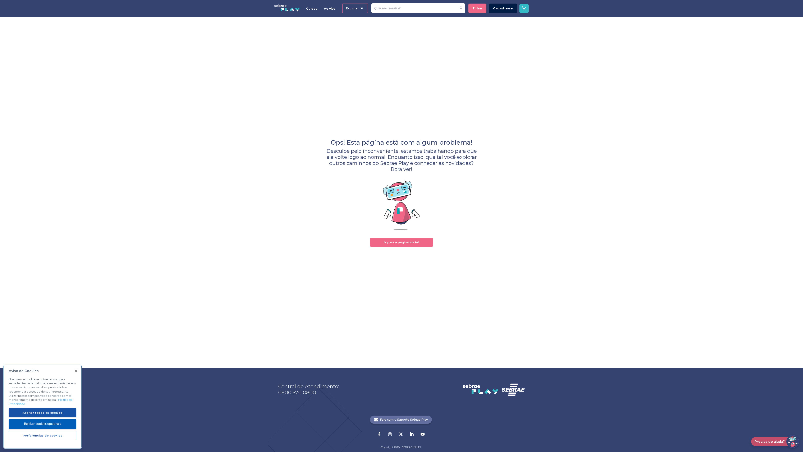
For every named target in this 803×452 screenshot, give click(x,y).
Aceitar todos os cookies (43, 412)
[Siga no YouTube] (423, 434)
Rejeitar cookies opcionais (42, 423)
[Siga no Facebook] (379, 434)
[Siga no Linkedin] (412, 434)
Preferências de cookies (42, 435)
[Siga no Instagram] (390, 434)
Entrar (477, 8)
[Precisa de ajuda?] (792, 441)
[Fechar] (76, 371)
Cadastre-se (503, 8)
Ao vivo (329, 8)
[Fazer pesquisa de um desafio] (461, 8)
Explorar (352, 8)
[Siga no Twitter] (401, 434)
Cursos (311, 8)
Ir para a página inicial (401, 242)
